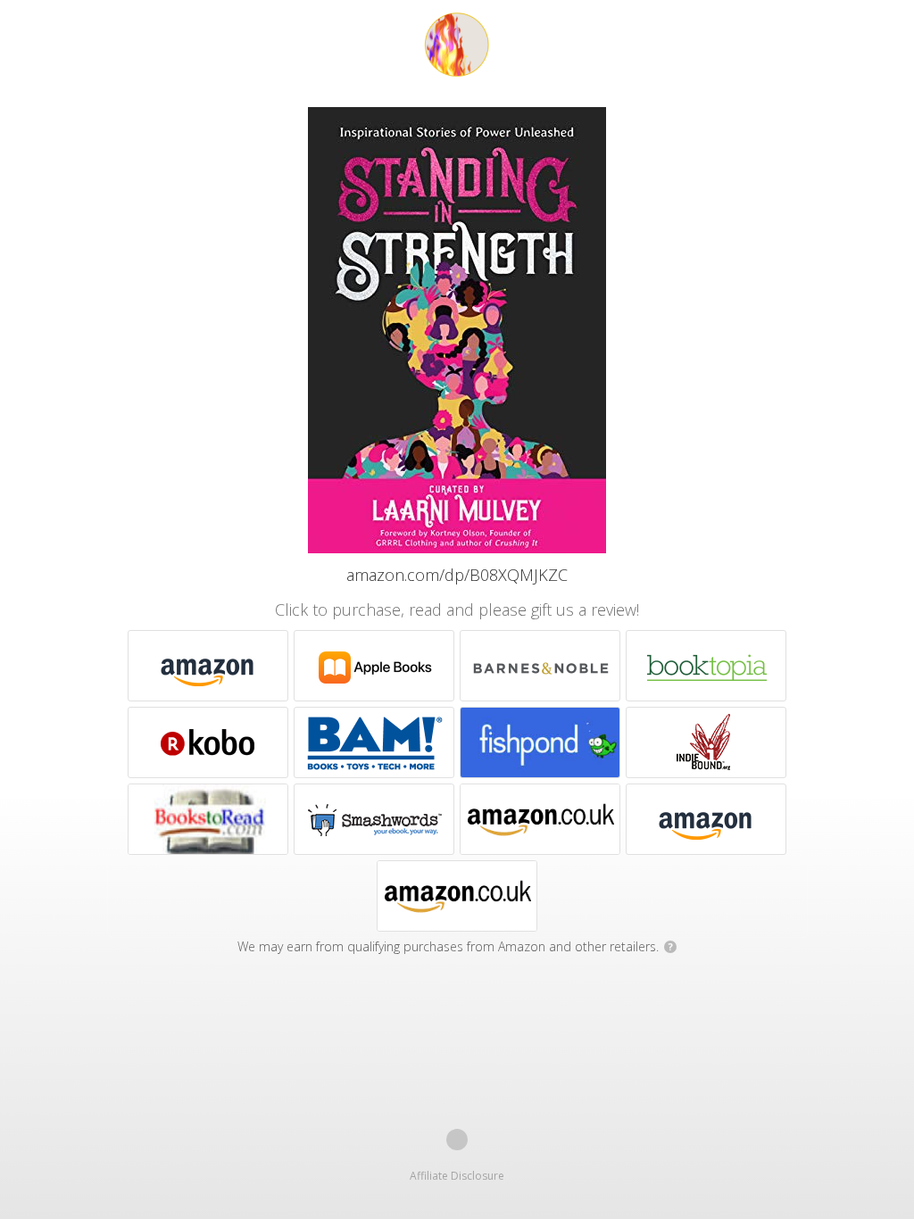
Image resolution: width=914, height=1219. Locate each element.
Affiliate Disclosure (457, 1175)
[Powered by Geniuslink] (457, 1139)
